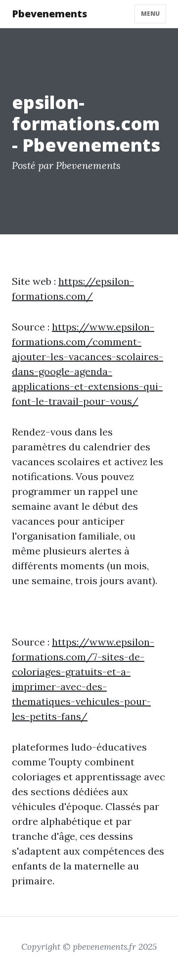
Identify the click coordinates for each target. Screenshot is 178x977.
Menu (150, 13)
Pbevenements (49, 13)
